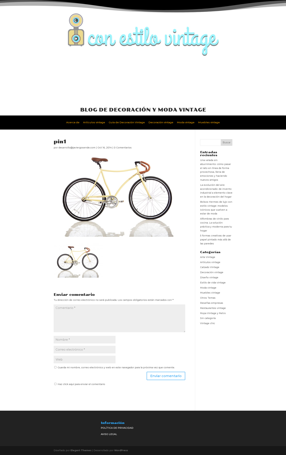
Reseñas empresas (211, 302)
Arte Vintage (207, 257)
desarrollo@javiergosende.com (76, 147)
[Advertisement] (143, 81)
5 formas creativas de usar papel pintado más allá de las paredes (215, 239)
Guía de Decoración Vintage (127, 122)
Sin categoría (208, 318)
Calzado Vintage (209, 267)
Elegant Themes (81, 450)
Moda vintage (185, 122)
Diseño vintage (209, 277)
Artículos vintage (94, 122)
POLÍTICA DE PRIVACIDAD (117, 427)
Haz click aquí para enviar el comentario (81, 384)
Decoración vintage (160, 122)
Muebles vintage (209, 122)
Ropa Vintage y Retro (213, 313)
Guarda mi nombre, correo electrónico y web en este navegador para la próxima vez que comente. (116, 367)
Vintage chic (207, 323)
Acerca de (72, 122)
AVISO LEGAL (109, 434)
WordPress (121, 450)
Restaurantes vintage (213, 308)
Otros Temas (207, 297)
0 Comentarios (123, 147)
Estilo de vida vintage (213, 282)
